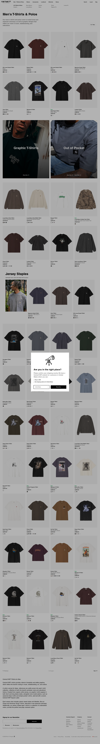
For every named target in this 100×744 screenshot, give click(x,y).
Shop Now (58, 387)
